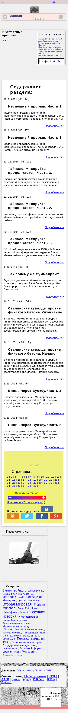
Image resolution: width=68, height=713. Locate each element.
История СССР (14, 597)
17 (24, 479)
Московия (29, 651)
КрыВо (16, 679)
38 (29, 485)
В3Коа (51, 679)
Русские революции (28, 600)
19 (34, 479)
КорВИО (6, 682)
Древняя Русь (11, 651)
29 (34, 482)
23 (55, 479)
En (53, 1)
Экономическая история (27, 642)
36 (19, 485)
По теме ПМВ (43, 670)
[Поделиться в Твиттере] (27, 518)
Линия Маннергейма (16, 620)
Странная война (34, 590)
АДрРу (27, 679)
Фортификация (29, 616)
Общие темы (25, 670)
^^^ (37, 465)
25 (13, 482)
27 (24, 482)
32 (50, 482)
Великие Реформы (31, 648)
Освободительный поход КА (18, 594)
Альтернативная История (17, 623)
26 (19, 482)
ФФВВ (5, 679)
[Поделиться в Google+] (56, 518)
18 (29, 479)
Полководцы (31, 632)
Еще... (39, 18)
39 (34, 485)
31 (45, 482)
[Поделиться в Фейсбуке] (42, 518)
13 (58, 476)
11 (47, 476)
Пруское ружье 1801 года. (50, 47)
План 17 (24, 612)
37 (24, 485)
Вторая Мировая (18, 604)
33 (55, 482)
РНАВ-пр (38, 679)
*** (31, 465)
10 (42, 476)
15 (13, 479)
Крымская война (10, 649)
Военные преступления (13, 655)
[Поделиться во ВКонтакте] (47, 511)
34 (8, 485)
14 (8, 479)
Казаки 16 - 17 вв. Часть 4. (50, 39)
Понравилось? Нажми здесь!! (25, 502)
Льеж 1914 (23, 608)
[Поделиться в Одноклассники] (13, 518)
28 (29, 482)
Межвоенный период (16, 626)
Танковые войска (12, 632)
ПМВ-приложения (35, 676)
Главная (15, 15)
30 (40, 482)
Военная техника (34, 629)
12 (52, 476)
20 (40, 479)
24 (8, 482)
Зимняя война (13, 590)
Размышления (13, 629)
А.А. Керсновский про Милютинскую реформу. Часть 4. (49, 43)
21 (45, 479)
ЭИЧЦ (53, 676)
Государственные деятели (19, 645)
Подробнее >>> (54, 125)
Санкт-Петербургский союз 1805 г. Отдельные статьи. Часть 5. (50, 51)
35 (13, 485)
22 (50, 479)
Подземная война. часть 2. (50, 55)
